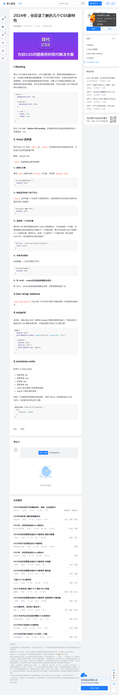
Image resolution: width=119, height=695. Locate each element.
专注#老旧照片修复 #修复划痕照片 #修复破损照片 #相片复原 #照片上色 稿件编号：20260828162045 (42, 675)
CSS (65, 519)
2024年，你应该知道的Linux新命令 (28, 525)
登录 (110, 3)
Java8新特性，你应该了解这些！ (27, 607)
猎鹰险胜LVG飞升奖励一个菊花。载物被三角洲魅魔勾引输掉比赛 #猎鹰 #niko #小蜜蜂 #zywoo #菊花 (41, 652)
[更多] (114, 690)
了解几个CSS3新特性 (22, 580)
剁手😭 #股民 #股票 (61, 654)
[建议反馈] (114, 684)
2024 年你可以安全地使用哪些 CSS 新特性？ (32, 616)
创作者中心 (94, 3)
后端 (71, 592)
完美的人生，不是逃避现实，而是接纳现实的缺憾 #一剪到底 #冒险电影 (32, 654)
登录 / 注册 (43, 453)
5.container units (92, 62)
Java (75, 610)
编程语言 (74, 510)
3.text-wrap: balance (94, 54)
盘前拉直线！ (14, 682)
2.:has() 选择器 (91, 49)
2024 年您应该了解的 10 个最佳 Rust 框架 (31, 589)
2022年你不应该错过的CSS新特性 (27, 543)
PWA (75, 519)
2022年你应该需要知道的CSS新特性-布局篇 (32, 561)
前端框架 (67, 510)
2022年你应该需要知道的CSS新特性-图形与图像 (33, 534)
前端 (70, 519)
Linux (71, 528)
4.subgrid (90, 58)
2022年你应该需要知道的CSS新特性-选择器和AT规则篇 (37, 598)
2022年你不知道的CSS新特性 (26, 625)
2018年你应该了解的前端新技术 (26, 516)
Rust (75, 592)
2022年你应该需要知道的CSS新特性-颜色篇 (32, 570)
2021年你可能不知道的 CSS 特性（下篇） (31, 634)
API (66, 610)
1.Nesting (89, 45)
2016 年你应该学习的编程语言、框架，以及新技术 (34, 507)
